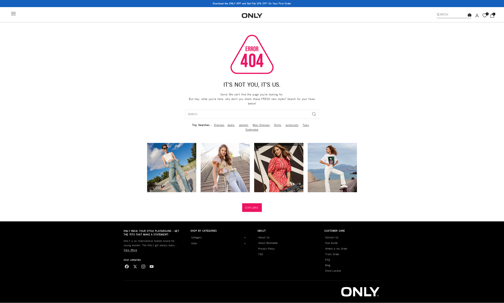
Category (196, 237)
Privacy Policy (266, 248)
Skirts (277, 125)
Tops (306, 125)
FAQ (327, 259)
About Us (264, 237)
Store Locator (333, 270)
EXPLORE (252, 207)
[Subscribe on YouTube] (151, 266)
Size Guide (331, 242)
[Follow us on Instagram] (143, 266)
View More (130, 250)
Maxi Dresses (261, 125)
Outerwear (252, 129)
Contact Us (331, 237)
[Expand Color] (244, 243)
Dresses (219, 125)
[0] (485, 16)
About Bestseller (268, 242)
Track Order (332, 254)
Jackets (243, 125)
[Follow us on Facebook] (126, 266)
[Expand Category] (244, 237)
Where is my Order (336, 248)
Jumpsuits (291, 125)
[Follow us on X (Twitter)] (135, 266)
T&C (260, 254)
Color (194, 243)
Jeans (230, 125)
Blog (327, 265)
